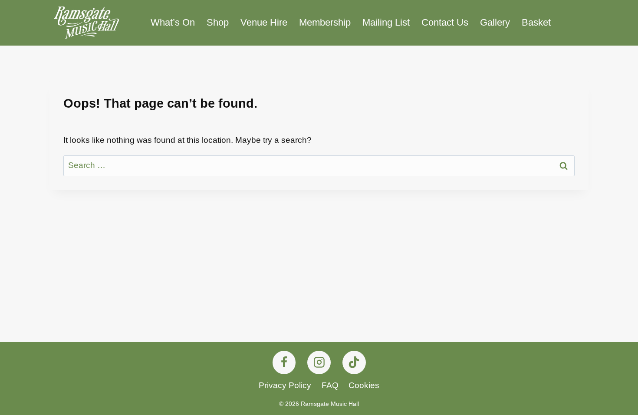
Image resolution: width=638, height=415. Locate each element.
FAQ (330, 385)
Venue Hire (263, 22)
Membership (325, 22)
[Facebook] (284, 362)
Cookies (364, 385)
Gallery (495, 22)
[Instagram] (319, 362)
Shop (218, 22)
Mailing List (386, 22)
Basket (536, 22)
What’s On (173, 22)
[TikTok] (354, 362)
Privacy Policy (285, 385)
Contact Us (444, 22)
